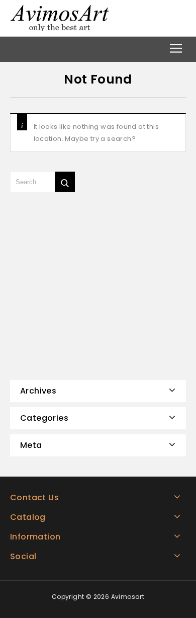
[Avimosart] (60, 17)
